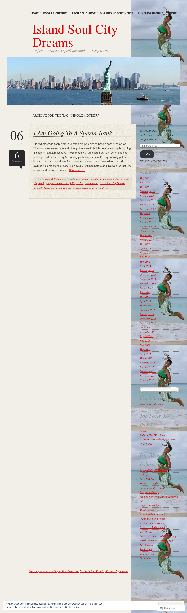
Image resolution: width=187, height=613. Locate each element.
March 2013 (146, 305)
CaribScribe (153, 398)
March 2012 (146, 358)
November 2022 (148, 200)
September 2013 (148, 283)
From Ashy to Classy (150, 505)
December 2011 (148, 371)
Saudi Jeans (146, 549)
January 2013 (147, 314)
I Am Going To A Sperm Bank (72, 132)
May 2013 (145, 296)
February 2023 (147, 191)
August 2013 (146, 288)
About (172, 13)
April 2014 (145, 266)
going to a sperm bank (57, 183)
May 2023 (145, 187)
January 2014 (147, 270)
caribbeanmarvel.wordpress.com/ (156, 540)
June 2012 (145, 345)
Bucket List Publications (152, 527)
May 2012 (145, 349)
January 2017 (147, 222)
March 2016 (146, 235)
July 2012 (145, 340)
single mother (58, 187)
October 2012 (147, 327)
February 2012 (147, 362)
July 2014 (145, 257)
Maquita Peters (42, 187)
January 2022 (147, 204)
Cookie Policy (72, 606)
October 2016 (147, 231)
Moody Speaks (147, 509)
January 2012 (147, 367)
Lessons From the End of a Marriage (159, 536)
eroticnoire (145, 474)
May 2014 (145, 261)
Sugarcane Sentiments (116, 13)
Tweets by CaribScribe (151, 404)
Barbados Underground (152, 488)
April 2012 (145, 353)
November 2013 (148, 279)
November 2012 (148, 323)
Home (35, 13)
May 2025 (145, 178)
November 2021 (148, 209)
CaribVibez (145, 558)
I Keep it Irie (76, 183)
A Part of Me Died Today (153, 435)
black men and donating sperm (90, 179)
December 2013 (148, 274)
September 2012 (148, 331)
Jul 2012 (16, 136)
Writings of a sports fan (152, 523)
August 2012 (146, 336)
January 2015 (147, 252)
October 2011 (147, 380)
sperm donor (102, 187)
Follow (147, 154)
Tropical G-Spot (84, 13)
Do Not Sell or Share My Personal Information (104, 571)
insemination (91, 183)
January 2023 (147, 195)
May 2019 (145, 213)
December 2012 (148, 318)
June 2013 (145, 292)
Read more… (77, 170)
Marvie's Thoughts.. (150, 483)
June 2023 (145, 182)
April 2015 (145, 248)
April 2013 (145, 301)
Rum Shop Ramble (150, 13)
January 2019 (147, 217)
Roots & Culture (55, 13)
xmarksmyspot (147, 553)
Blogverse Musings (149, 492)
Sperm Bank (88, 187)
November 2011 (148, 375)
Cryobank (39, 183)
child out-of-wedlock (118, 179)
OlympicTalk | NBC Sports (153, 470)
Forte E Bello (147, 479)
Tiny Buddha (146, 545)
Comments (17, 156)
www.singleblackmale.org (153, 514)
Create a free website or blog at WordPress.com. (54, 571)
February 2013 (147, 310)
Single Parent (73, 187)
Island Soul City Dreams (75, 35)
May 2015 (145, 244)
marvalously (146, 531)
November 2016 (148, 226)
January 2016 (147, 239)
